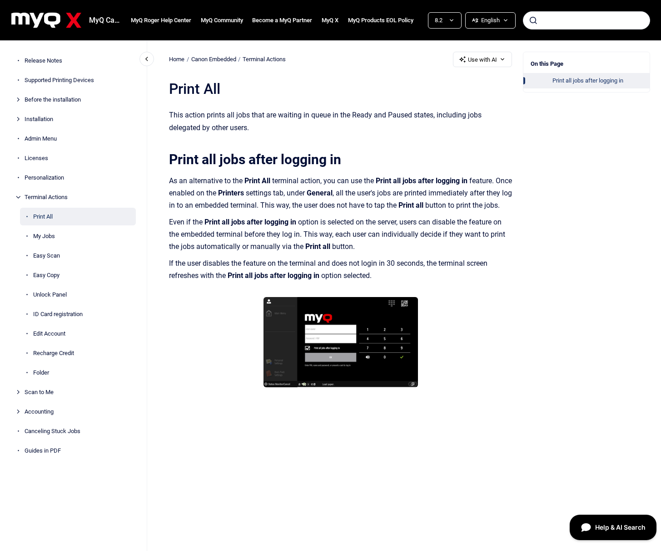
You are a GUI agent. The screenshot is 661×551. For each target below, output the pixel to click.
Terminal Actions (46, 197)
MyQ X (330, 20)
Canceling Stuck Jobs (52, 431)
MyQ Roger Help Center (161, 20)
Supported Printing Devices (59, 80)
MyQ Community (222, 20)
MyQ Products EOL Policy (380, 20)
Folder (41, 372)
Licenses (36, 158)
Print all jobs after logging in (587, 80)
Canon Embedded (213, 59)
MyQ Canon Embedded (104, 20)
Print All (43, 216)
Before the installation (53, 99)
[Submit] (533, 20)
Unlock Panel (50, 294)
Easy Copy (46, 275)
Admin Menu (41, 138)
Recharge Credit (53, 353)
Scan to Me (39, 392)
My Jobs (44, 236)
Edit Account (49, 333)
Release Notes (43, 60)
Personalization (44, 177)
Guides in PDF (43, 450)
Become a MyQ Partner (282, 20)
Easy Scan (46, 255)
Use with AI (482, 59)
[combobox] (586, 20)
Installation (39, 119)
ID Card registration (58, 314)
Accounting (39, 411)
